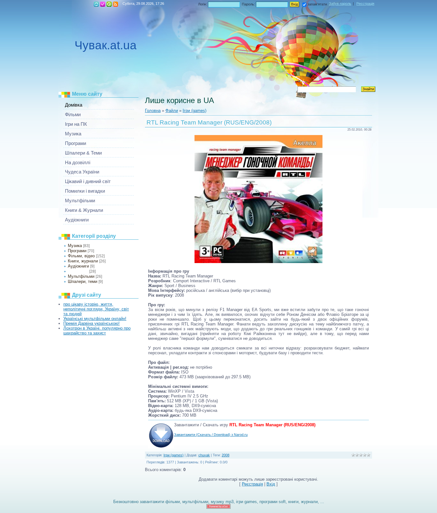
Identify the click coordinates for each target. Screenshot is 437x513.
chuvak (204, 455)
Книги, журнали (83, 261)
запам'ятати (317, 4)
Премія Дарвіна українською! (91, 323)
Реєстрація (102, 4)
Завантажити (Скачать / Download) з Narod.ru (211, 435)
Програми (77, 250)
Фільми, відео (81, 255)
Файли (171, 110)
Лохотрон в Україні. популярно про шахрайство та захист (97, 330)
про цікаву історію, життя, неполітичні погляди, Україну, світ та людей (96, 309)
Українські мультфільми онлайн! (94, 318)
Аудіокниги (78, 266)
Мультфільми (81, 276)
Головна (96, 4)
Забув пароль (340, 3)
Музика (75, 245)
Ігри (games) (78, 271)
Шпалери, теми (82, 281)
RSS (115, 4)
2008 (225, 455)
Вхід (109, 4)
